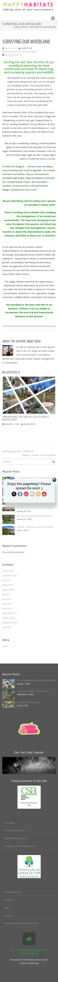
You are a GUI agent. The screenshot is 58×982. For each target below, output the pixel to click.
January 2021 (8, 585)
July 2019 (6, 594)
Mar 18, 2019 (11, 48)
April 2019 (6, 604)
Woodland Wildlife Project (24, 51)
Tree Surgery (9, 822)
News (24, 27)
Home (17, 27)
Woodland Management (14, 830)
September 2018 (9, 622)
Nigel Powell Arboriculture (15, 838)
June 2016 (6, 627)
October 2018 (8, 618)
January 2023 (8, 570)
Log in (5, 646)
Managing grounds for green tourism (20, 846)
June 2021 (6, 580)
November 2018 (9, 613)
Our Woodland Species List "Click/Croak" (29, 951)
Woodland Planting (12, 892)
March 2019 (7, 608)
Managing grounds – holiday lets (18, 451)
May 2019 (6, 599)
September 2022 (9, 575)
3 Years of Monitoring (29, 963)
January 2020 (8, 589)
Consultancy (9, 900)
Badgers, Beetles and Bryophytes (39, 455)
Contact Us (8, 915)
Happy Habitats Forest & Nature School (21, 923)
